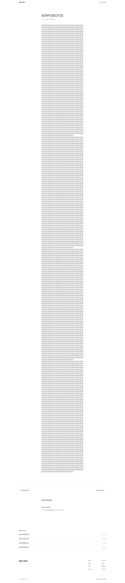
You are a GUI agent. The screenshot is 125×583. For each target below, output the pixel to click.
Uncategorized (52, 19)
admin (47, 19)
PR (42, 25)
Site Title (22, 2)
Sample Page (102, 2)
